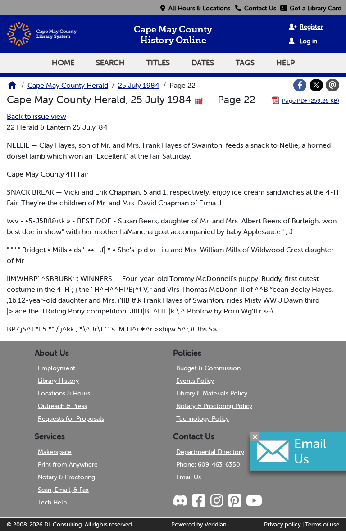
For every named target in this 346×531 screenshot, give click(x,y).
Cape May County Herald (67, 85)
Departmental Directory (210, 452)
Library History (58, 381)
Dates (202, 63)
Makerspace (55, 452)
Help (285, 63)
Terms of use (322, 524)
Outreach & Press (62, 406)
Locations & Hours (64, 393)
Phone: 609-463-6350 (208, 464)
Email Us (188, 477)
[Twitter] (316, 85)
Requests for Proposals (71, 418)
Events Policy (195, 381)
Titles (158, 63)
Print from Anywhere (68, 464)
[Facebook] (300, 85)
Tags (245, 63)
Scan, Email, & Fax (63, 490)
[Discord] (181, 501)
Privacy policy (282, 524)
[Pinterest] (234, 501)
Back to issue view (36, 116)
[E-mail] (332, 85)
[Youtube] (254, 501)
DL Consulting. (63, 524)
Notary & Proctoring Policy (214, 406)
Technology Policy (202, 418)
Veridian (216, 524)
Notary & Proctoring (66, 477)
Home (63, 63)
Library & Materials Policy (211, 393)
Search (110, 63)
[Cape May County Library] (12, 87)
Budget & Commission (208, 368)
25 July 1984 (138, 85)
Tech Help (52, 502)
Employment (56, 368)
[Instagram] (216, 501)
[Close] (255, 436)
